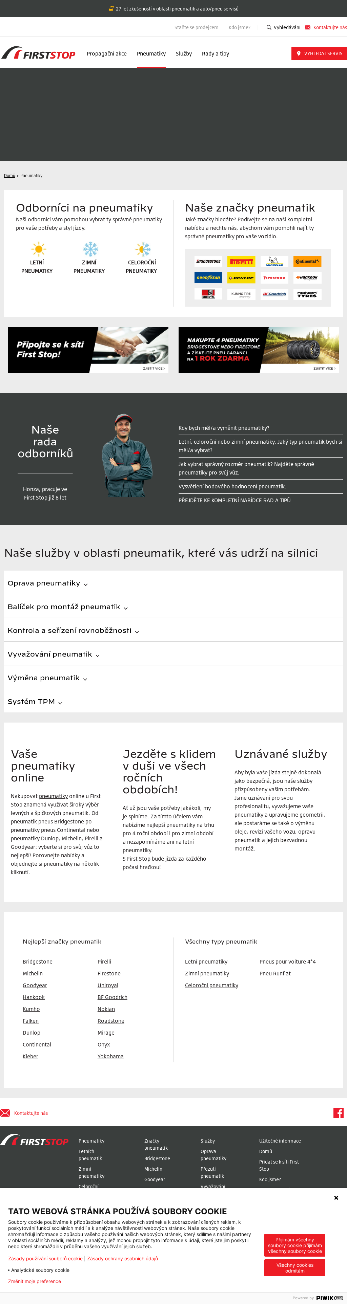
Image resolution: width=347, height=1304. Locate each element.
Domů (265, 1151)
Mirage (106, 1032)
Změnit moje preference (34, 1281)
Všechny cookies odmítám (295, 1268)
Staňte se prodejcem (197, 27)
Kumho (31, 1008)
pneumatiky (53, 796)
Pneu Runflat (275, 973)
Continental (37, 1044)
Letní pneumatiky (206, 961)
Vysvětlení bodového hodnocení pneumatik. (232, 486)
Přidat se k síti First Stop (279, 1165)
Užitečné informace (280, 1141)
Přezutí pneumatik (212, 1172)
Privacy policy (87, 1281)
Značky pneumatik (156, 1144)
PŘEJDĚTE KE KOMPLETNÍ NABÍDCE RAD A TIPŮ (235, 500)
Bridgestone (157, 1158)
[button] (319, 53)
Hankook (34, 997)
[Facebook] (338, 1113)
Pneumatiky (151, 53)
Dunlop (31, 1032)
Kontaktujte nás (330, 27)
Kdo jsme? (240, 27)
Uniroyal (108, 985)
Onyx (104, 1044)
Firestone (109, 973)
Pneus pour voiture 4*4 (288, 961)
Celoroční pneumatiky (211, 985)
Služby (184, 53)
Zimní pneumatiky (207, 973)
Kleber (30, 1056)
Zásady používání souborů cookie (45, 1258)
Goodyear (154, 1179)
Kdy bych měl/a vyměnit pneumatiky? (224, 427)
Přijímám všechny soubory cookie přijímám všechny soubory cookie (295, 1245)
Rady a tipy (215, 53)
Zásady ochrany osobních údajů (122, 1258)
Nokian (106, 1008)
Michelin (153, 1169)
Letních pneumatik (90, 1154)
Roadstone (111, 1020)
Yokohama (111, 1056)
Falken (31, 1020)
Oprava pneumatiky (213, 1154)
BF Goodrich (112, 997)
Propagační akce (107, 53)
